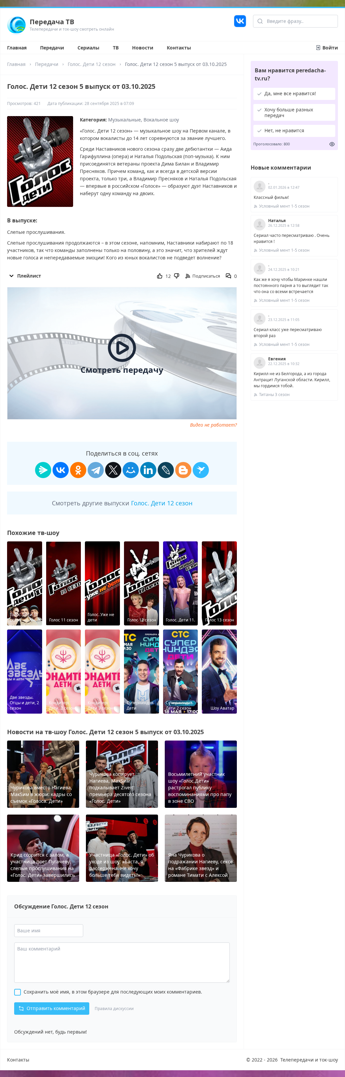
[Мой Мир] (131, 470)
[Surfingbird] (201, 470)
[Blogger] (183, 470)
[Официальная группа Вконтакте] (240, 24)
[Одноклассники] (78, 470)
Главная (17, 47)
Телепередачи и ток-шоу (309, 1059)
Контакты (179, 47)
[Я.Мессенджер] (43, 470)
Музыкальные (124, 119)
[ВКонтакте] (61, 470)
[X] (113, 470)
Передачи (52, 47)
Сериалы (88, 47)
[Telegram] (96, 470)
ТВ (116, 47)
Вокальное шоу (161, 119)
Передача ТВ (52, 21)
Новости (142, 47)
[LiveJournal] (166, 470)
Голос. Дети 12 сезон (92, 64)
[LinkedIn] (148, 470)
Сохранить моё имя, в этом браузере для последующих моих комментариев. (113, 992)
